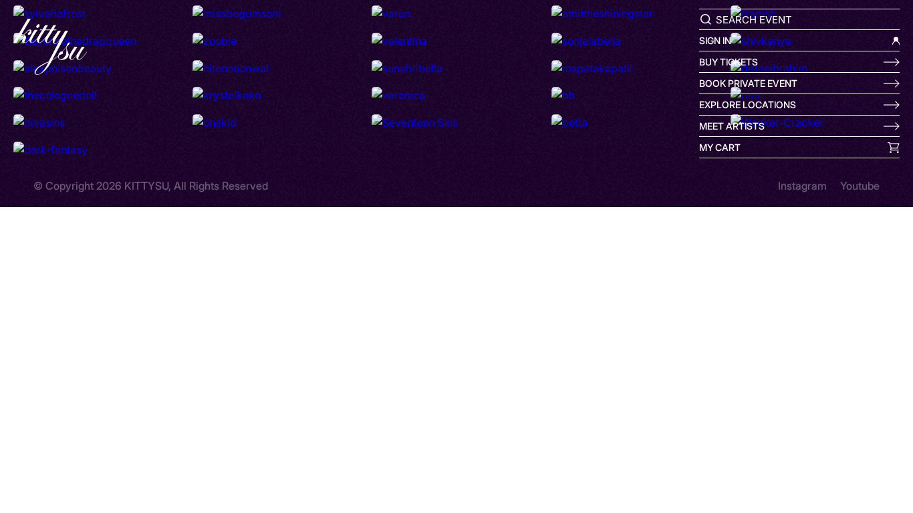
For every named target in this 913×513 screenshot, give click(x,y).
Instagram (802, 185)
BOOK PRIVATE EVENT (748, 83)
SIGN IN (715, 40)
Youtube (860, 185)
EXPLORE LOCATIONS (747, 104)
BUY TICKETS (728, 61)
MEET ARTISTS (732, 126)
